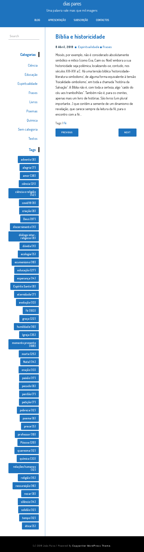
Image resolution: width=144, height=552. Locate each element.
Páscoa (28, 442)
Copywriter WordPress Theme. (91, 545)
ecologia (28, 254)
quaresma (26, 450)
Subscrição (81, 20)
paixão (29, 378)
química (28, 458)
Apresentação (57, 20)
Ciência (33, 65)
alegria (29, 167)
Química (32, 120)
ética (30, 526)
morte (29, 354)
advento (28, 159)
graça (29, 318)
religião (28, 478)
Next (127, 132)
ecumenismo (25, 262)
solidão (28, 510)
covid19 (29, 203)
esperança (26, 278)
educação (26, 270)
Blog (37, 20)
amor (29, 175)
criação (29, 211)
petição (29, 402)
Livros (33, 102)
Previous (67, 132)
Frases (33, 93)
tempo (29, 518)
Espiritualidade (28, 83)
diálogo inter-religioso (27, 236)
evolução (27, 302)
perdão (29, 394)
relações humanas (24, 468)
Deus (29, 219)
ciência (29, 184)
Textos (33, 138)
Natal (29, 362)
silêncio (28, 502)
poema (29, 418)
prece (30, 426)
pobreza (28, 410)
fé (31, 310)
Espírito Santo (24, 286)
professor (27, 434)
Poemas (32, 111)
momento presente (24, 344)
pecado (29, 386)
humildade (26, 327)
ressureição (26, 486)
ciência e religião (25, 193)
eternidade (26, 294)
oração (29, 370)
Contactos (102, 20)
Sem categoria (28, 129)
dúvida (29, 246)
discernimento (24, 227)
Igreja (29, 335)
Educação (31, 74)
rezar (30, 494)
